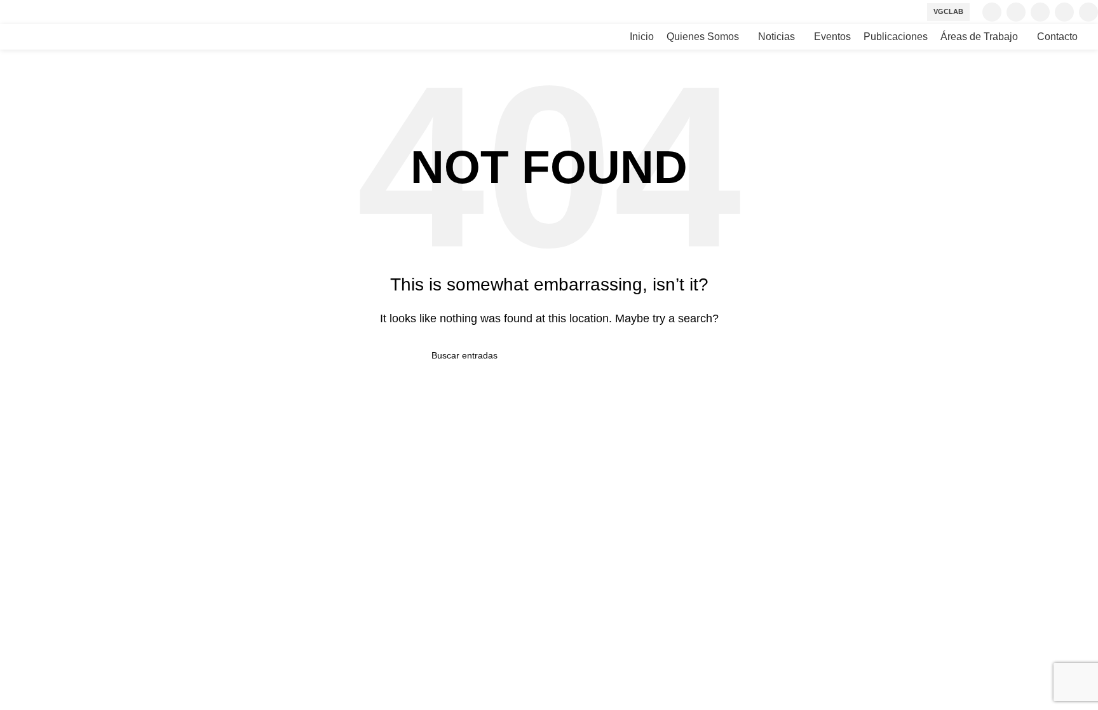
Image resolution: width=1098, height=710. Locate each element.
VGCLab (948, 11)
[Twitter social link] (1016, 12)
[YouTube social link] (1064, 12)
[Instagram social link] (1040, 12)
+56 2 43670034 (37, 535)
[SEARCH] (661, 355)
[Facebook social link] (991, 12)
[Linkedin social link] (1088, 12)
